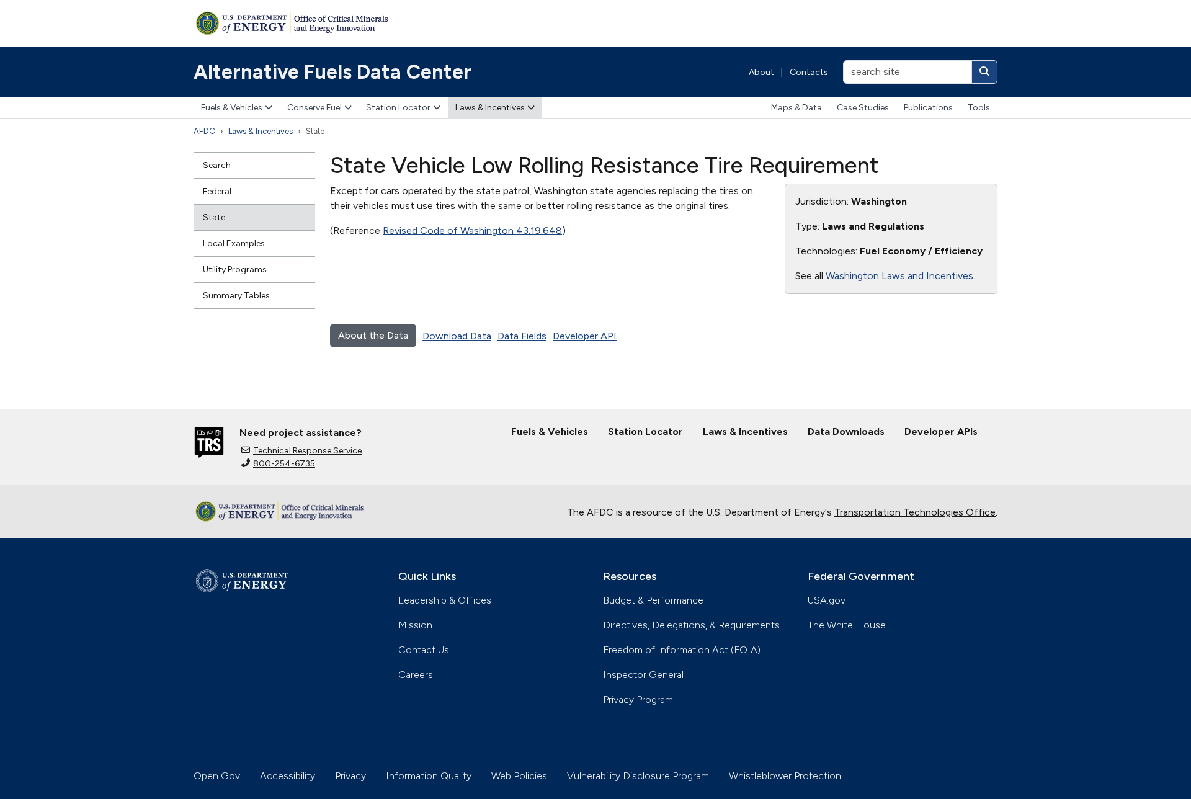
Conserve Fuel (314, 107)
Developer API (585, 336)
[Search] (984, 72)
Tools (979, 107)
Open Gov (217, 776)
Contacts (809, 72)
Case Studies (863, 107)
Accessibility (287, 776)
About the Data (373, 335)
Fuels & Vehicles (231, 107)
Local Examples (234, 243)
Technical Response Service (307, 450)
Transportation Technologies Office (915, 512)
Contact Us (423, 650)
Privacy (350, 776)
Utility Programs (235, 269)
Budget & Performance (653, 600)
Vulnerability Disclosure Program (638, 776)
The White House (847, 625)
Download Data (456, 336)
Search (217, 165)
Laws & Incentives (490, 107)
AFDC (204, 131)
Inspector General (643, 675)
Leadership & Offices (444, 600)
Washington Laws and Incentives (899, 276)
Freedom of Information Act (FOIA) (682, 650)
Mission (415, 625)
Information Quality (428, 776)
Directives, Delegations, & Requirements (691, 625)
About (761, 72)
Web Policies (519, 776)
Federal (217, 191)
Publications (928, 107)
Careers (415, 675)
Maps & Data (796, 107)
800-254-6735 (284, 463)
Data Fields (521, 336)
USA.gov (826, 600)
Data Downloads (846, 431)
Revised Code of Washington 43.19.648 (472, 230)
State (214, 217)
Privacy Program (638, 699)
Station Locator (398, 107)
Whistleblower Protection (785, 776)
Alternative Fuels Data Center (332, 72)
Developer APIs (941, 431)
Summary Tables (236, 295)
